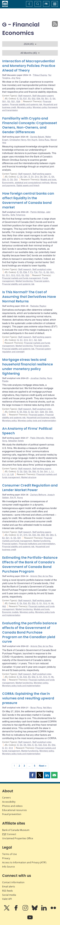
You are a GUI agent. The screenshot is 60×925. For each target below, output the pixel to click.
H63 (4, 606)
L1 (52, 471)
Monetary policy (24, 107)
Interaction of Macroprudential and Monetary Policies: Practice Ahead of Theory (28, 66)
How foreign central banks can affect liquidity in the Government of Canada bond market (28, 200)
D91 (45, 176)
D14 (37, 176)
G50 (51, 411)
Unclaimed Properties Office (17, 838)
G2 (8, 101)
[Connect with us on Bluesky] (35, 909)
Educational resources (14, 810)
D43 (34, 534)
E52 (33, 98)
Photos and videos (12, 806)
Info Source (8, 866)
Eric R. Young (16, 497)
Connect (9, 834)
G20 (40, 339)
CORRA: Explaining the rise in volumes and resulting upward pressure (28, 698)
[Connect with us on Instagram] (25, 909)
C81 (25, 176)
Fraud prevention (11, 814)
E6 (42, 98)
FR (46, 3)
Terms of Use (9, 854)
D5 (25, 744)
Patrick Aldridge (37, 211)
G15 (18, 275)
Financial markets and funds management (21, 278)
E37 (25, 98)
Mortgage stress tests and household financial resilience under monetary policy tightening (27, 366)
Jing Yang (15, 77)
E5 (29, 98)
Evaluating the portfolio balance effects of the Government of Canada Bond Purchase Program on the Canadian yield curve (29, 632)
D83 (52, 534)
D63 (34, 471)
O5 (11, 179)
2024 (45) (29, 44)
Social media (9, 894)
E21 (7, 537)
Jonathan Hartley (38, 378)
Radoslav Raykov (38, 305)
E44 (45, 744)
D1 (32, 176)
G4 (41, 471)
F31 (40, 272)
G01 (4, 101)
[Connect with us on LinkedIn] (44, 909)
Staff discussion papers (43, 95)
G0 (54, 98)
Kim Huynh (32, 139)
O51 (16, 179)
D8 (47, 534)
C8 (21, 176)
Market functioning (24, 281)
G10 (26, 339)
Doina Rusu (44, 139)
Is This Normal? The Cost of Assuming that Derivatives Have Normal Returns (29, 297)
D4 (30, 534)
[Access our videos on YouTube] (30, 919)
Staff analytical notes (41, 269)
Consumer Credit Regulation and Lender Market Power (30, 487)
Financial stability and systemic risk (26, 104)
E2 (3, 537)
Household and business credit (41, 417)
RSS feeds (7, 890)
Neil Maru (47, 707)
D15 (25, 534)
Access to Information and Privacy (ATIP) (24, 862)
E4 (21, 603)
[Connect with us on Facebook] (16, 909)
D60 (43, 534)
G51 (4, 414)
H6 (52, 603)
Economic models (10, 612)
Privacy (6, 858)
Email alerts (8, 886)
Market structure (28, 477)
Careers (6, 797)
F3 (31, 272)
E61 (47, 98)
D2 (21, 471)
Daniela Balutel (37, 136)
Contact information (13, 882)
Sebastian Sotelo (16, 440)
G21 (13, 101)
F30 (36, 272)
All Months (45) (29, 52)
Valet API (7, 898)
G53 (4, 179)
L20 (12, 474)
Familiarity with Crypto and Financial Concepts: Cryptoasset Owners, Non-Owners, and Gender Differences (29, 125)
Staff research (24, 95)
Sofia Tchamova (17, 214)
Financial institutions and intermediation (37, 543)
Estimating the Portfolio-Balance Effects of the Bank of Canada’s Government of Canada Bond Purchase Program (30, 564)
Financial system (41, 281)
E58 (38, 98)
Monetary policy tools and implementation (37, 420)
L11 (4, 474)
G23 (27, 275)
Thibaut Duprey (40, 75)
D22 (25, 471)
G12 (13, 275)
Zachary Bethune (38, 494)
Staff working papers (41, 173)
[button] (32, 775)
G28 (18, 101)
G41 (46, 471)
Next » (42, 765)
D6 (30, 471)
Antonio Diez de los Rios (41, 576)
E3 (21, 98)
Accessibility (8, 801)
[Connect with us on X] (7, 909)
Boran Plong (36, 707)
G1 (3, 275)
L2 (8, 474)
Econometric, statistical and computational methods (26, 182)
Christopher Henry (17, 139)
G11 (8, 275)
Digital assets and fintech (27, 185)
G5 (52, 176)
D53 (29, 744)
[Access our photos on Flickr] (53, 909)
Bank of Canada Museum (15, 830)
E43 (25, 603)
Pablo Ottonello (37, 437)
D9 (41, 176)
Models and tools (48, 179)
